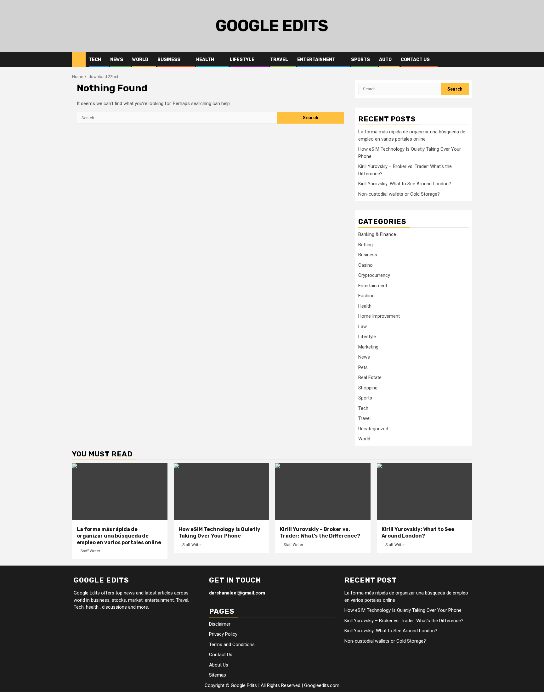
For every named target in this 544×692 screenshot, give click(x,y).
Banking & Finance (377, 234)
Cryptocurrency (374, 275)
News (116, 59)
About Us (218, 665)
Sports (360, 59)
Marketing (368, 347)
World (140, 59)
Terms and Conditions (232, 644)
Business (168, 59)
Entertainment (316, 59)
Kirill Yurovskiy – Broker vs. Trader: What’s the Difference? (320, 532)
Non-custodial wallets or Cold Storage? (399, 194)
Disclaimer (219, 624)
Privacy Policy (223, 634)
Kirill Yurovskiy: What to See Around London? (404, 184)
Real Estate (370, 377)
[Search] (467, 60)
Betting (365, 245)
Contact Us (415, 59)
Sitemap (217, 675)
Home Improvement (379, 316)
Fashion (366, 296)
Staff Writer (90, 551)
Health (205, 59)
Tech (95, 59)
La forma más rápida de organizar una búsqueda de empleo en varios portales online (119, 535)
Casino (365, 265)
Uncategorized (373, 429)
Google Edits (272, 25)
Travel (279, 59)
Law (362, 326)
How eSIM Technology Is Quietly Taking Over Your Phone (219, 532)
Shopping (367, 388)
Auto (385, 59)
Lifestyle (242, 59)
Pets (363, 367)
